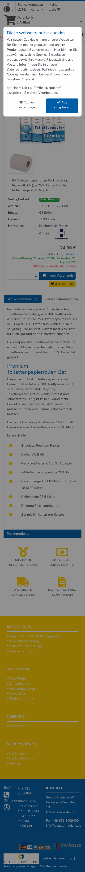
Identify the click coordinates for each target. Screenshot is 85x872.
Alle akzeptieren (62, 105)
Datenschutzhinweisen (23, 69)
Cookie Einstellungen (27, 105)
